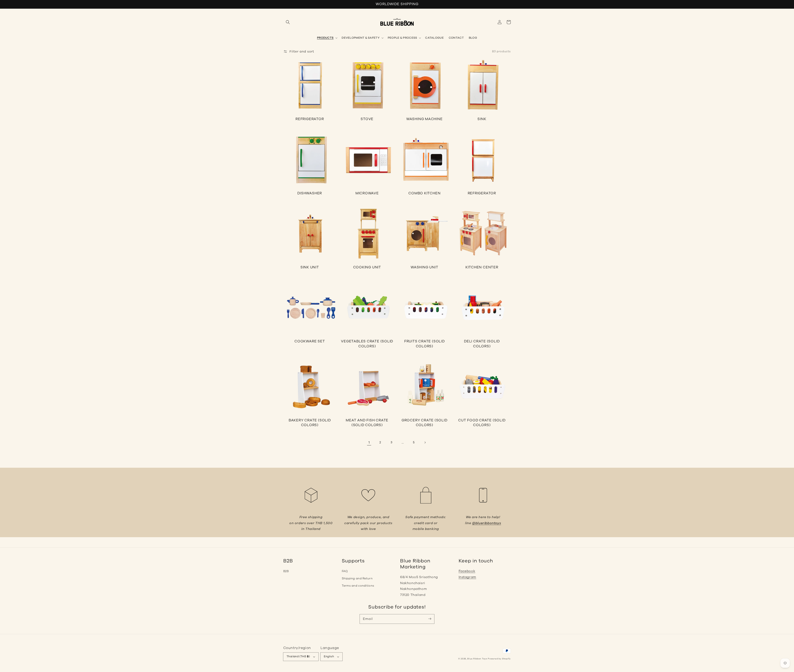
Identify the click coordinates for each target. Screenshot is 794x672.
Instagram (467, 577)
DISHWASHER (309, 193)
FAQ (345, 571)
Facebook (467, 571)
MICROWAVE (367, 193)
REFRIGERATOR (309, 119)
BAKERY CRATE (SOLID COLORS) (310, 423)
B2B (286, 571)
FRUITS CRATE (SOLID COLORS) (424, 344)
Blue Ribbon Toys (477, 658)
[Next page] (424, 442)
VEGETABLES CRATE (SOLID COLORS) (367, 344)
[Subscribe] (429, 618)
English (329, 656)
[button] (287, 22)
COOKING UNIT (367, 267)
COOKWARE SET (309, 341)
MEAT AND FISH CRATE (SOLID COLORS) (367, 423)
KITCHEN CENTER (481, 267)
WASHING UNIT (424, 267)
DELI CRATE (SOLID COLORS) (482, 344)
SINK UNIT (309, 267)
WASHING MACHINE (424, 119)
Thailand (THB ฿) (298, 656)
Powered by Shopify (499, 658)
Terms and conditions (358, 586)
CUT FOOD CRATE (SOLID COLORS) (481, 423)
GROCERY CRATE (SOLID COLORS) (424, 423)
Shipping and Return (357, 578)
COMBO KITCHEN (424, 193)
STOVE (367, 119)
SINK (481, 119)
